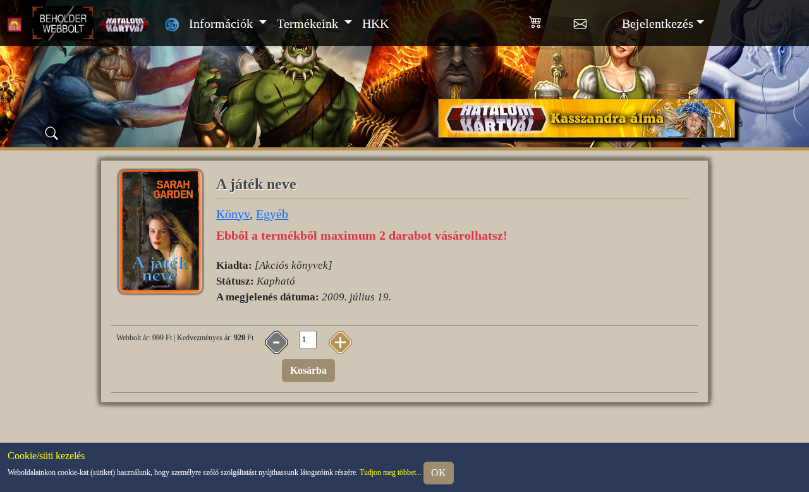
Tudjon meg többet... (391, 473)
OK (438, 472)
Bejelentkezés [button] (657, 23)
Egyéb (272, 214)
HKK (375, 23)
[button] (551, 19)
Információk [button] (222, 23)
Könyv (233, 214)
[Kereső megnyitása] (51, 132)
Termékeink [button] (309, 23)
